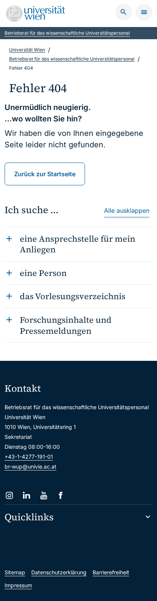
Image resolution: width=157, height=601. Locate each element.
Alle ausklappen (126, 210)
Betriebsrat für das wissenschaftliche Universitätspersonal (67, 33)
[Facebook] (61, 495)
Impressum (18, 585)
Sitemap (15, 572)
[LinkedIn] (26, 495)
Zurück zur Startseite (44, 174)
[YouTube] (43, 495)
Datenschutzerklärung (59, 572)
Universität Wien (27, 50)
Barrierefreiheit (111, 572)
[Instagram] (9, 495)
